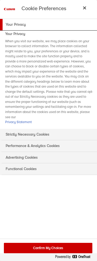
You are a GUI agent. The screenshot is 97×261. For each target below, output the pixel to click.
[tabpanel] (49, 80)
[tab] (48, 24)
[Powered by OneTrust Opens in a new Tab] (74, 258)
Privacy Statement (18, 122)
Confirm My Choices (48, 248)
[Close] (84, 7)
